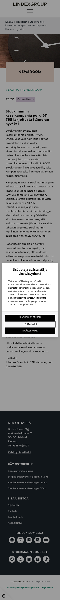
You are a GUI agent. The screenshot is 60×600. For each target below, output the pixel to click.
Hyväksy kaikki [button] (30, 331)
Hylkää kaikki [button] (30, 324)
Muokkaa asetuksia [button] (30, 317)
